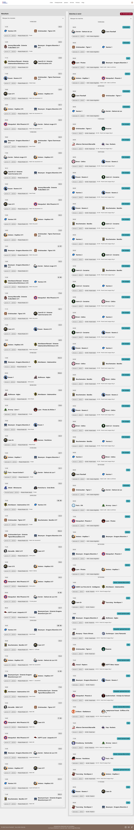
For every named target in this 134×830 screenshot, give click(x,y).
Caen (128, 470)
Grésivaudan (126, 27)
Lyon (128, 58)
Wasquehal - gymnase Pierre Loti (121, 629)
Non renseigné (125, 124)
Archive (72, 2)
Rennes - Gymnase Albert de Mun (121, 582)
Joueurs (66, 2)
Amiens (127, 73)
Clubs (51, 2)
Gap (128, 644)
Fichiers (78, 2)
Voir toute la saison (127, 13)
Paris (128, 501)
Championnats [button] (58, 2)
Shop (83, 2)
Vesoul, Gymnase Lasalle (123, 613)
